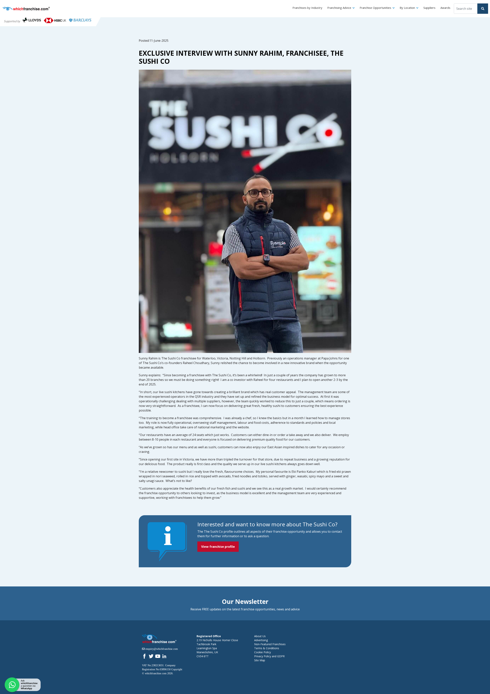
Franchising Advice (339, 8)
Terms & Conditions (266, 648)
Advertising (261, 640)
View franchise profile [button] (218, 547)
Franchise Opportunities (375, 8)
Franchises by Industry (307, 8)
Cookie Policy (262, 652)
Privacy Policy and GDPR (269, 656)
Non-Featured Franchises (270, 644)
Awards (445, 8)
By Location (407, 8)
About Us (260, 636)
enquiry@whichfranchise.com (161, 648)
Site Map (259, 660)
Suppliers (429, 8)
